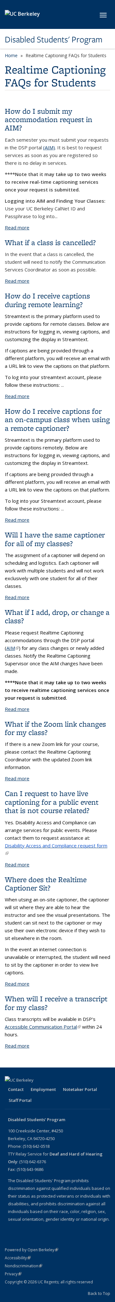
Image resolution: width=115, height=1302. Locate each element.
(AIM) (49, 147)
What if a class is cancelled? (50, 242)
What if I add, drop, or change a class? (57, 616)
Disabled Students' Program (54, 39)
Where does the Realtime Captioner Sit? (46, 883)
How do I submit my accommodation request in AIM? (48, 119)
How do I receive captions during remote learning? (47, 300)
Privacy (13, 1274)
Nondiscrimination (23, 1266)
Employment (43, 1089)
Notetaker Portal (80, 1089)
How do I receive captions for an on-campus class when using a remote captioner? (57, 419)
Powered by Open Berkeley (31, 1250)
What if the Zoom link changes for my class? (55, 728)
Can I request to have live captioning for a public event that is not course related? (51, 801)
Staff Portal (20, 1100)
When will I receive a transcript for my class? (56, 1003)
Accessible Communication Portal (43, 1026)
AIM (12, 648)
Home (11, 55)
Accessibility (18, 1258)
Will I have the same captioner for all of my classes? (55, 539)
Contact (16, 1089)
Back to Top (99, 1293)
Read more (17, 227)
